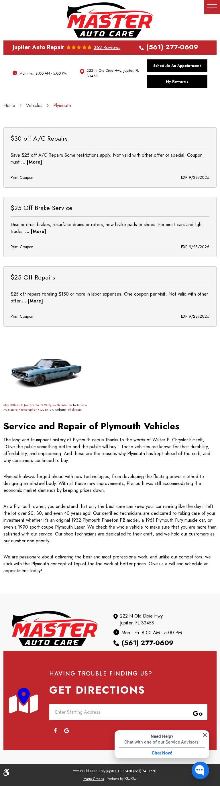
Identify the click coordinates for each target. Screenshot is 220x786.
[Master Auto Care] (110, 20)
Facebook (55, 730)
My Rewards (177, 81)
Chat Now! (162, 753)
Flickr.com (75, 409)
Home (9, 105)
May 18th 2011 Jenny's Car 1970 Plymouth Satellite (37, 405)
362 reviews (107, 47)
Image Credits (93, 779)
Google (66, 730)
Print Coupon (22, 177)
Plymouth (62, 105)
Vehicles (34, 105)
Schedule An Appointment (177, 65)
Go (196, 713)
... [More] (31, 162)
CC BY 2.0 (47, 409)
